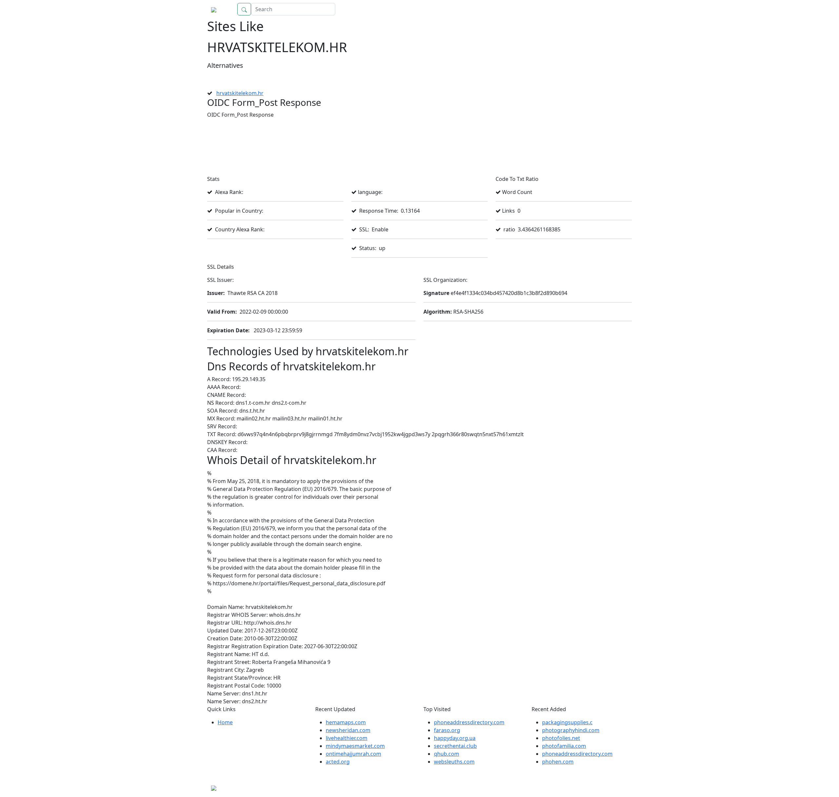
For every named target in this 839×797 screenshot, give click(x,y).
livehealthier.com (346, 738)
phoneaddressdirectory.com (469, 722)
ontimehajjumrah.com (353, 753)
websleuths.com (454, 761)
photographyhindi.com (570, 730)
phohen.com (558, 761)
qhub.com (446, 753)
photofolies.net (561, 738)
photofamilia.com (564, 745)
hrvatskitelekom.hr (239, 93)
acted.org (338, 761)
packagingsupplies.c (567, 722)
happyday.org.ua (455, 738)
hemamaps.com (346, 722)
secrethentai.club (455, 745)
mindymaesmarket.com (355, 745)
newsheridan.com (348, 730)
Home (617, 9)
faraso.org (447, 730)
